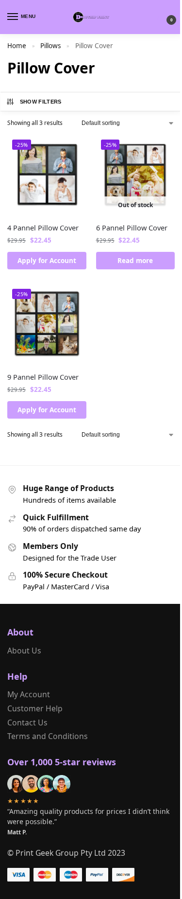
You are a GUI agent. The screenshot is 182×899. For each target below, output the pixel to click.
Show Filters (41, 102)
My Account (28, 694)
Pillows (50, 45)
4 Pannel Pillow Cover (43, 227)
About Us (24, 650)
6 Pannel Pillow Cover (131, 227)
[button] (163, 17)
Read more (135, 260)
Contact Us (27, 722)
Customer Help (35, 708)
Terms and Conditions (47, 736)
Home (16, 45)
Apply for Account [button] (46, 260)
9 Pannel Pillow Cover (43, 377)
